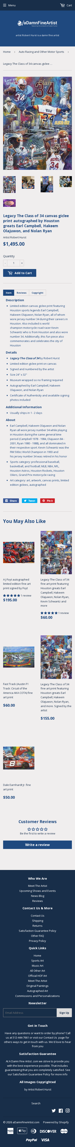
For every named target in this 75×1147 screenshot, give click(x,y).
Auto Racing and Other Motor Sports (41, 52)
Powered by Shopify (56, 1122)
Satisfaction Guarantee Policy (37, 931)
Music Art (37, 965)
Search (35, 1103)
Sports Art (37, 960)
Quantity (9, 256)
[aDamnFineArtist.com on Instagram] (68, 1111)
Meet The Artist (37, 886)
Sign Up (64, 1013)
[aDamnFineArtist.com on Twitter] (54, 1111)
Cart (69, 5)
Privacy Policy (37, 941)
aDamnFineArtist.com (26, 1122)
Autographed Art (37, 991)
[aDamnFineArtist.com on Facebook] (61, 1111)
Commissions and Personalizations (37, 996)
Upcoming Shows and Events (37, 891)
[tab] (8, 293)
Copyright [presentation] (37, 292)
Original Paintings (37, 986)
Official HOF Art (37, 976)
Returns (37, 926)
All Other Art (37, 971)
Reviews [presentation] (21, 292)
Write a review (37, 844)
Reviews (37, 901)
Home (7, 52)
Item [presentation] (8, 292)
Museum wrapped (21, 380)
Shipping (37, 921)
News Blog (37, 896)
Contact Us (37, 915)
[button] (12, 595)
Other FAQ (37, 936)
